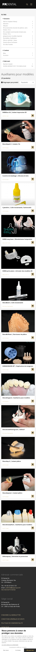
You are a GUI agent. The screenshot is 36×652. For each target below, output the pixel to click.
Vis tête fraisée (18, 44)
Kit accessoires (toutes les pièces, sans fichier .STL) (18, 29)
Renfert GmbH (18, 64)
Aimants (18, 24)
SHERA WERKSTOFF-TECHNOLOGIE (18, 66)
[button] (27, 4)
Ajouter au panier (32, 115)
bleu (18, 53)
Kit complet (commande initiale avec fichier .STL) (18, 33)
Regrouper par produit (10, 82)
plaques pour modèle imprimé (18, 36)
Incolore (18, 55)
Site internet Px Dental (8, 590)
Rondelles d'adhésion (18, 38)
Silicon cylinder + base (18, 40)
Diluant (18, 26)
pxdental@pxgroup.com (13, 588)
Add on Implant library (18, 21)
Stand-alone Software (18, 42)
